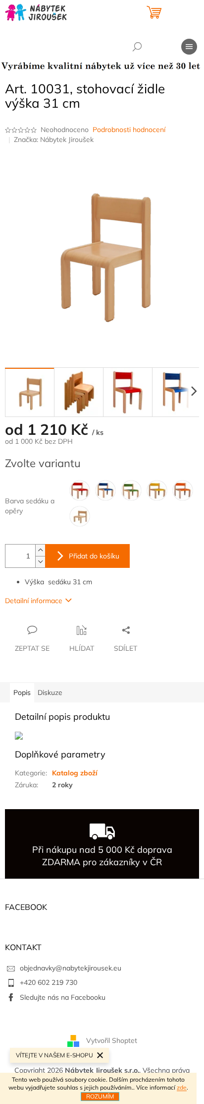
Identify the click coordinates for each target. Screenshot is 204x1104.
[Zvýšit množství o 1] (40, 550)
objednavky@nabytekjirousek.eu (70, 968)
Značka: (54, 139)
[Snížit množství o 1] (40, 561)
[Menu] (189, 47)
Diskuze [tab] (50, 692)
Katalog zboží (75, 772)
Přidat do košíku (94, 556)
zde (182, 1087)
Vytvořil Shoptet (111, 1039)
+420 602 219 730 (48, 982)
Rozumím (100, 1096)
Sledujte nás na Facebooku (62, 997)
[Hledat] (137, 47)
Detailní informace (33, 600)
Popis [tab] (22, 692)
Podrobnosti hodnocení (129, 129)
